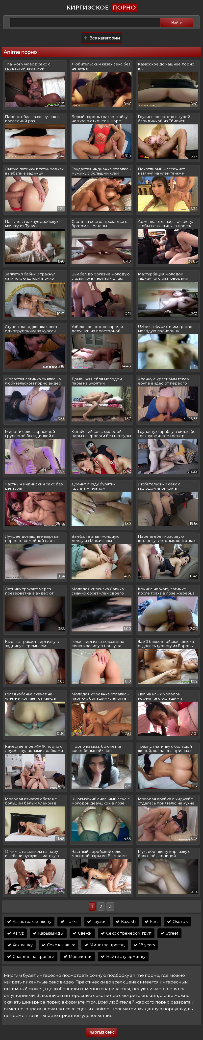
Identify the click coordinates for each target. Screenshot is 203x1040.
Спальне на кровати (33, 956)
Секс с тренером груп (128, 933)
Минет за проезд (107, 945)
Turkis (71, 921)
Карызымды (50, 933)
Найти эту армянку (125, 956)
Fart (153, 921)
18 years (146, 945)
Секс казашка (60, 945)
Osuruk (180, 921)
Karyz (18, 933)
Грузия (99, 921)
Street (171, 933)
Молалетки (80, 956)
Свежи (84, 933)
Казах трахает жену (31, 921)
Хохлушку (22, 945)
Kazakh (128, 921)
